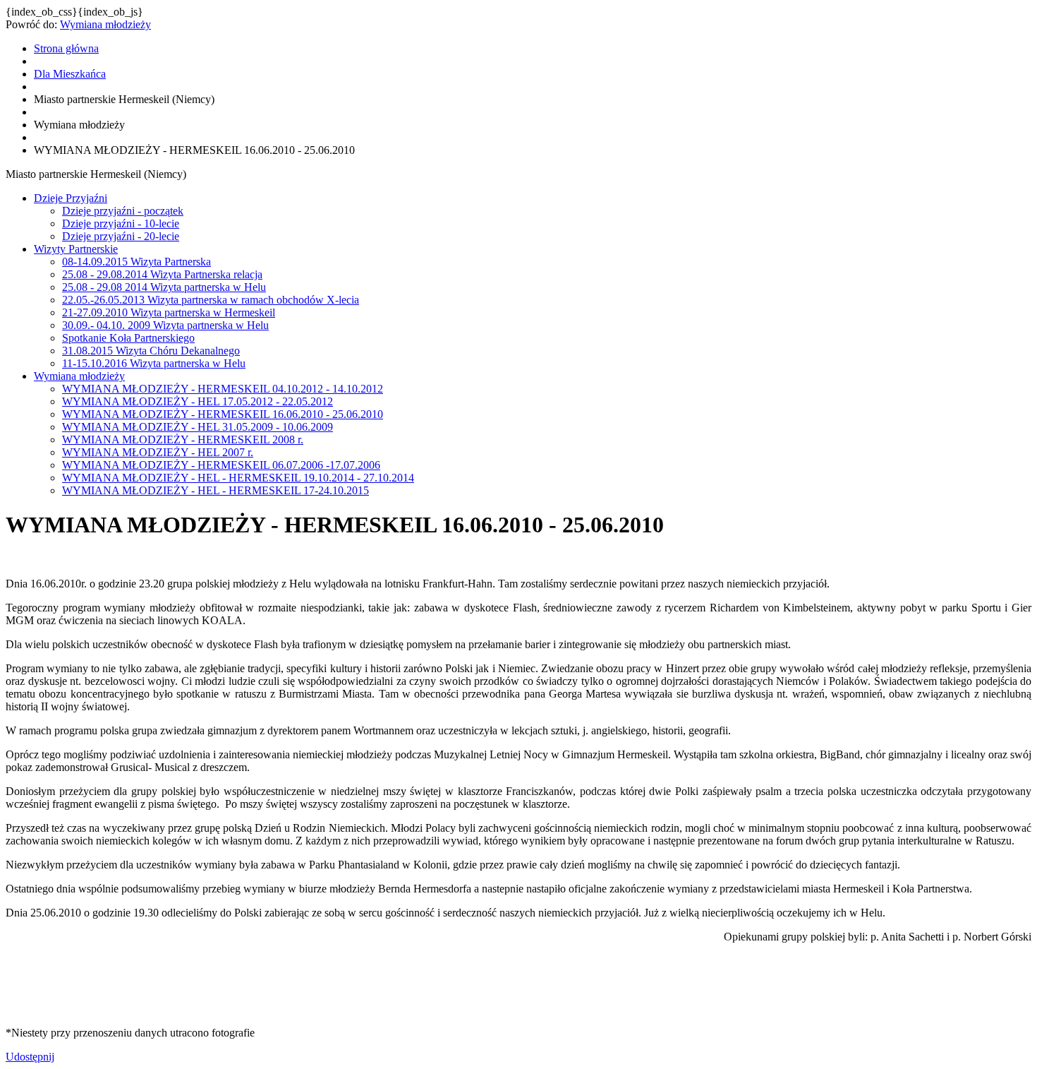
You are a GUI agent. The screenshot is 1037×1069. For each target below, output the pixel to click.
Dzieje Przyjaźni (70, 198)
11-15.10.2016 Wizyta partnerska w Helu (153, 363)
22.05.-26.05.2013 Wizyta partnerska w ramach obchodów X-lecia (210, 300)
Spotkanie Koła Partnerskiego (128, 338)
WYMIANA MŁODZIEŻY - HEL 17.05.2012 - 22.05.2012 (197, 401)
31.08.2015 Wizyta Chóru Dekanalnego (151, 351)
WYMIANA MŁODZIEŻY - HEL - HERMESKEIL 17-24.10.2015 (215, 490)
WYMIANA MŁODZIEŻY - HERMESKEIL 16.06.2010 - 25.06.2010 (222, 414)
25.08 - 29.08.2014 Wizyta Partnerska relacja (162, 274)
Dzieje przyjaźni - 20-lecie (120, 236)
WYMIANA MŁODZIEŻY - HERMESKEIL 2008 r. (182, 440)
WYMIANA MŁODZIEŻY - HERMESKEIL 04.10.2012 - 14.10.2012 (222, 389)
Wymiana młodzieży (105, 24)
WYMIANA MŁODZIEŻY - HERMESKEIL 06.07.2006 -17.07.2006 (221, 465)
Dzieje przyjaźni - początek (122, 211)
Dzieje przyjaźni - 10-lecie (120, 223)
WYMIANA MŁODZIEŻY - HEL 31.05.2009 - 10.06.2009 (197, 427)
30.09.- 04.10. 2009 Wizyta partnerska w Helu (165, 325)
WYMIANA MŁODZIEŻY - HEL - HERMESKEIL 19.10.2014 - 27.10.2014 (238, 478)
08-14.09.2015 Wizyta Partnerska (136, 262)
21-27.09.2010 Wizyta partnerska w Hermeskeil (168, 312)
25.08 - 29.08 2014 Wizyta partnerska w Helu (164, 287)
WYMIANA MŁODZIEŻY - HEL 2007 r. (157, 452)
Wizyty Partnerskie (76, 249)
